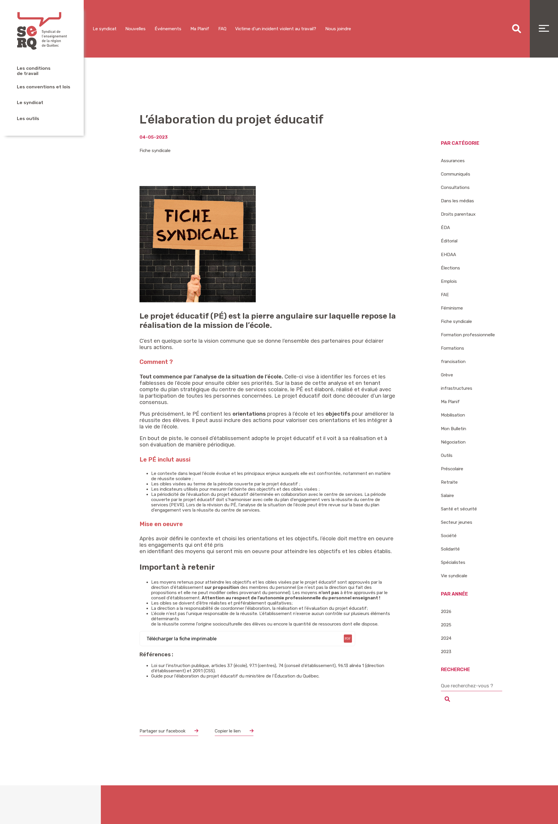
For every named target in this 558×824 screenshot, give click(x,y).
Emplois (449, 281)
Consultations (455, 187)
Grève (447, 375)
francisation (453, 361)
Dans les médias (457, 200)
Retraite (449, 482)
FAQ (222, 28)
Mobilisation (453, 415)
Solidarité (450, 549)
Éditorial (449, 241)
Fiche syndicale (155, 150)
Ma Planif (199, 28)
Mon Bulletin (453, 428)
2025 (446, 625)
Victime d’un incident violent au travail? (275, 28)
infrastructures (456, 388)
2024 (446, 638)
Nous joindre (338, 28)
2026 (446, 611)
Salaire (447, 495)
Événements (168, 28)
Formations (452, 348)
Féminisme (452, 308)
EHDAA (448, 254)
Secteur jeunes (456, 522)
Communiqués (455, 174)
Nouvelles (135, 28)
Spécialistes (453, 562)
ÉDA (445, 227)
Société (449, 535)
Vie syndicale (454, 575)
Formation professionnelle (468, 334)
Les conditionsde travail (34, 71)
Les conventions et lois (43, 87)
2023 (446, 651)
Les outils (28, 118)
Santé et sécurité (459, 509)
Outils (447, 455)
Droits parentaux (458, 214)
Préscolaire (452, 468)
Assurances (453, 160)
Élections (450, 268)
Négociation (453, 442)
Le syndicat (30, 102)
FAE (445, 294)
